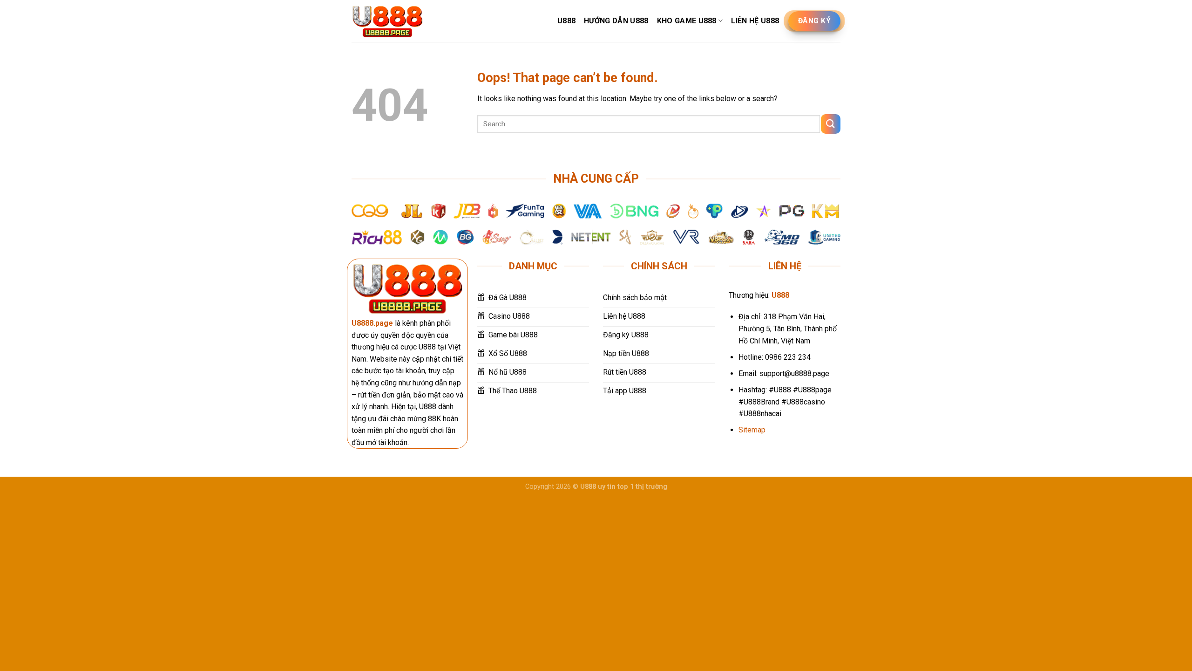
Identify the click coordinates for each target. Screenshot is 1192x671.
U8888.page (372, 323)
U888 (566, 20)
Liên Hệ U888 (755, 20)
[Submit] (830, 123)
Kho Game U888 (687, 20)
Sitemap (751, 429)
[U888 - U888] (387, 21)
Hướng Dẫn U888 (616, 20)
